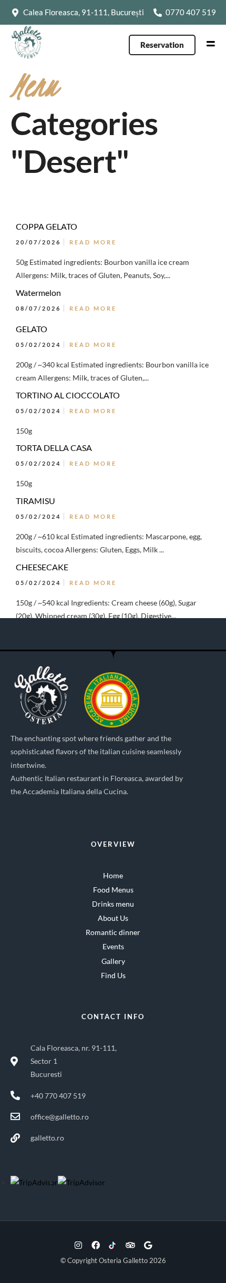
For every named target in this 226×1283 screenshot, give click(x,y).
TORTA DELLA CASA (54, 448)
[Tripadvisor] (130, 1245)
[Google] (147, 1245)
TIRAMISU (35, 501)
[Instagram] (78, 1245)
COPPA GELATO (46, 226)
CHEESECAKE (42, 567)
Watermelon (38, 292)
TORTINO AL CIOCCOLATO (68, 395)
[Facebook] (95, 1245)
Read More (93, 242)
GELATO (31, 329)
